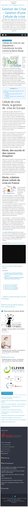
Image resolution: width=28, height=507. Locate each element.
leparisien (4, 268)
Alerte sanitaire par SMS (6, 478)
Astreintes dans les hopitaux (18, 243)
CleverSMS (6, 488)
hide (17, 88)
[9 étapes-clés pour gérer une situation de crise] (11, 314)
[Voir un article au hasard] (25, 34)
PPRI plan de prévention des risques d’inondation (12, 480)
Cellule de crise (7, 393)
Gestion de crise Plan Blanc (11, 288)
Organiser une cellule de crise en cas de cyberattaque (13, 415)
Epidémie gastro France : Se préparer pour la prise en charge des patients (13, 360)
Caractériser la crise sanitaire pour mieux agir (11, 409)
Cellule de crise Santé (7, 40)
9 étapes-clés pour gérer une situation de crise (13, 329)
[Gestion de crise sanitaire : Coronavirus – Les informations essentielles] (6, 336)
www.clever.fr (5, 453)
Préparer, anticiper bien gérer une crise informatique (13, 297)
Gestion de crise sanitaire (11, 285)
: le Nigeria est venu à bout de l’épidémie (14, 275)
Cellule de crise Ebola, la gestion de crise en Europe (13, 91)
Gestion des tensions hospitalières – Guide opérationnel (13, 404)
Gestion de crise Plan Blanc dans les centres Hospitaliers (13, 419)
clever (11, 53)
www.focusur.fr (4, 430)
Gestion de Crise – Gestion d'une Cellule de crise (14, 13)
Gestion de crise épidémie (11, 289)
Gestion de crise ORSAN (11, 286)
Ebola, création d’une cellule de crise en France (14, 97)
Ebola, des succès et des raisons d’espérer (13, 94)
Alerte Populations (8, 463)
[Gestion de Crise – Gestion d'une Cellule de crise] (2, 34)
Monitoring (6, 458)
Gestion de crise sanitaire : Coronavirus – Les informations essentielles (14, 351)
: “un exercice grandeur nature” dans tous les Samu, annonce (14, 278)
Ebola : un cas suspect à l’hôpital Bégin (11, 266)
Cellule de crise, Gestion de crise (8, 421)
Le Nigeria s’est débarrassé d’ (13, 273)
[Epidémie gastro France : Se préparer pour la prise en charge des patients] (7, 357)
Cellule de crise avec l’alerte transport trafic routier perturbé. (12, 306)
